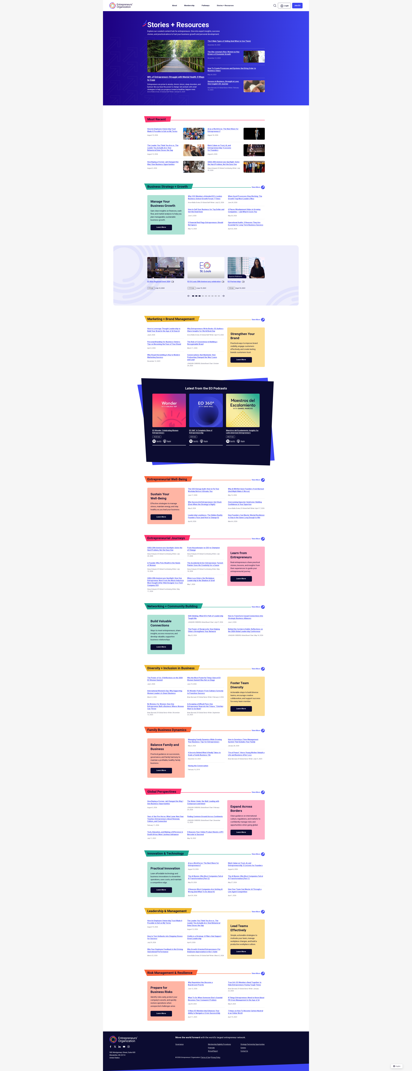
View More (256, 187)
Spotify (158, 441)
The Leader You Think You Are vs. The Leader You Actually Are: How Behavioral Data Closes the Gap (162, 147)
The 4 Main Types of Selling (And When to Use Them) (229, 41)
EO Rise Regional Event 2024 (158, 282)
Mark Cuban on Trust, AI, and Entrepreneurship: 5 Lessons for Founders (219, 147)
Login (287, 5)
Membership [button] (189, 6)
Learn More (161, 227)
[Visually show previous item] (188, 296)
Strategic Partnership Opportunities (253, 1044)
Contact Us (244, 1051)
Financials (211, 1048)
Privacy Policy (215, 1057)
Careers (243, 1048)
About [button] (174, 6)
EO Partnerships (234, 282)
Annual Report (213, 1051)
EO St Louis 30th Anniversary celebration (204, 282)
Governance (179, 1044)
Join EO (297, 6)
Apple (169, 441)
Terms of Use (205, 1057)
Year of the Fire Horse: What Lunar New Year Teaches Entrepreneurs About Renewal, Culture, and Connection (165, 818)
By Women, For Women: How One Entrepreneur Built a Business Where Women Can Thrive (165, 706)
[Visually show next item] (223, 296)
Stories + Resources (225, 6)
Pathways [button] (206, 6)
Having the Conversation (198, 766)
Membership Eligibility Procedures (219, 1044)
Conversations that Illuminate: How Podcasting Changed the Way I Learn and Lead (202, 357)
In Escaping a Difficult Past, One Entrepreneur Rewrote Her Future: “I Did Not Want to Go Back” (205, 706)
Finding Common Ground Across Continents (205, 816)
